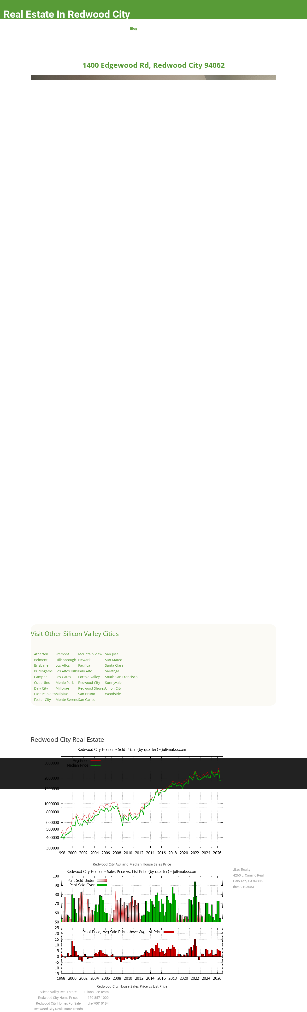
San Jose (111, 654)
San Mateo (113, 660)
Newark (84, 660)
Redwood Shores (91, 688)
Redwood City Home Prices (58, 998)
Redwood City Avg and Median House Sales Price (132, 864)
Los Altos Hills (67, 671)
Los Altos (63, 665)
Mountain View (90, 654)
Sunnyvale (113, 682)
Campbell (41, 677)
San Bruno (86, 694)
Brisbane (41, 665)
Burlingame (43, 671)
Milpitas (62, 694)
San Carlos (86, 699)
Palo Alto (85, 671)
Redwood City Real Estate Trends (58, 1009)
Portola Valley (89, 677)
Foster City (42, 699)
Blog (133, 29)
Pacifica (84, 665)
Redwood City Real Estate (67, 739)
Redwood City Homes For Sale (58, 1003)
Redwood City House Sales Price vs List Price (132, 986)
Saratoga (112, 671)
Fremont (62, 654)
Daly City (41, 688)
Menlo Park (65, 682)
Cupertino (42, 682)
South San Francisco (121, 677)
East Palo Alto (45, 694)
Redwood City (89, 682)
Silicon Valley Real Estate (58, 992)
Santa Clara (114, 665)
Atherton (41, 654)
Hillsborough (66, 660)
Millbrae (62, 688)
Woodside (113, 694)
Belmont (40, 660)
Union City (113, 688)
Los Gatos (63, 677)
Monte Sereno (67, 699)
